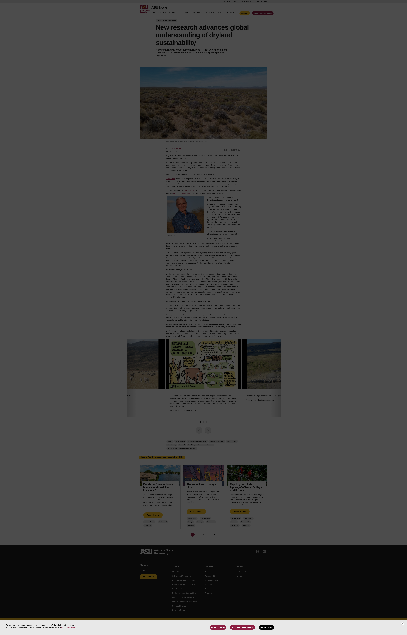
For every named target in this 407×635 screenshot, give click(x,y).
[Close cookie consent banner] (402, 623)
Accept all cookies (218, 627)
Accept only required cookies (242, 627)
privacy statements (68, 628)
